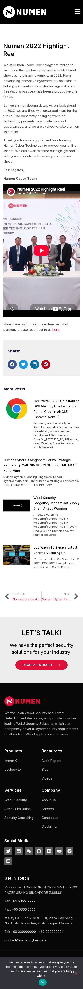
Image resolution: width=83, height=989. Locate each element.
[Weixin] (29, 851)
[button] (77, 12)
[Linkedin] (19, 851)
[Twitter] (8, 851)
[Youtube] (59, 851)
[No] (76, 973)
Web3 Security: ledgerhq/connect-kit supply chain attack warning (56, 503)
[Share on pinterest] (45, 364)
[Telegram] (69, 851)
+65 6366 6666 (24, 909)
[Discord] (8, 861)
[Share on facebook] (12, 364)
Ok (43, 982)
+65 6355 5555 (23, 901)
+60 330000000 (23, 932)
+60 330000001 (51, 932)
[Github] (39, 851)
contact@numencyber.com (25, 940)
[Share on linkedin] (34, 364)
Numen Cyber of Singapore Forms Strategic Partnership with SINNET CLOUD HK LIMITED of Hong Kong (40, 465)
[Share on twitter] (23, 364)
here (55, 329)
